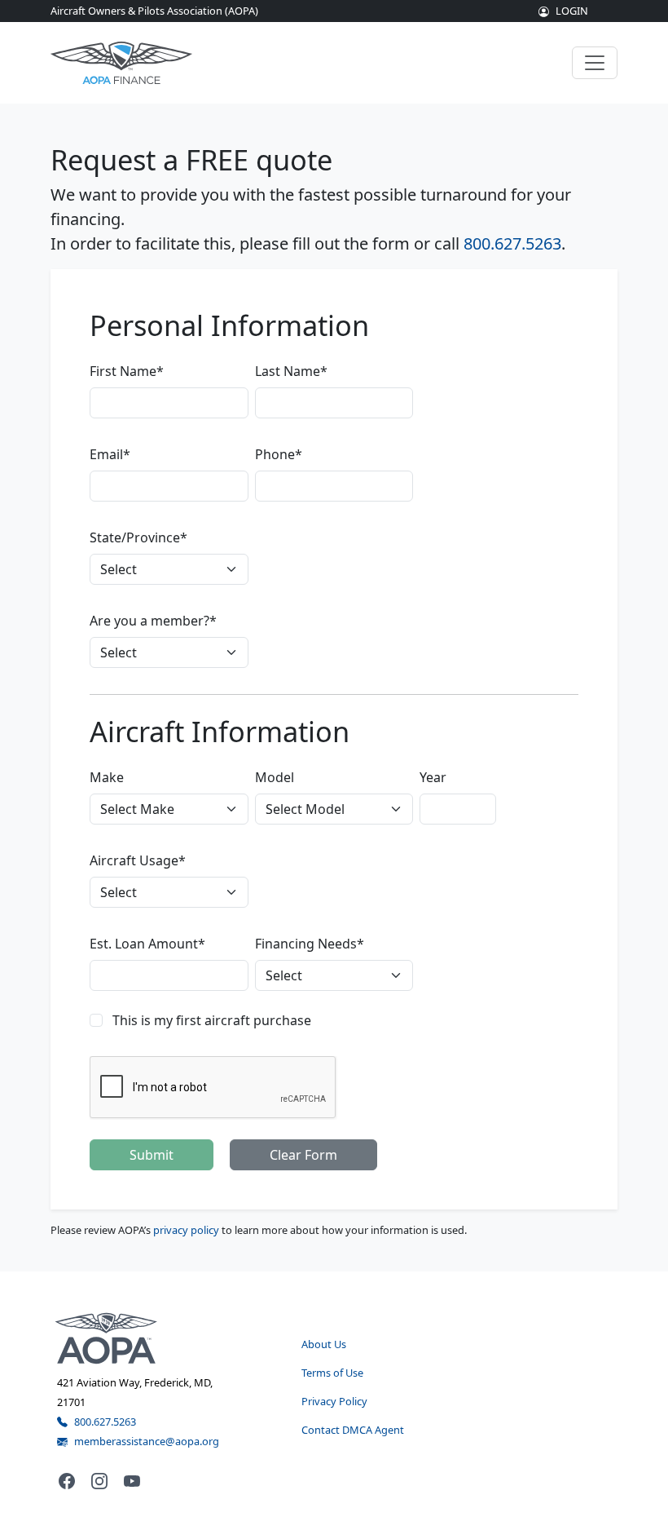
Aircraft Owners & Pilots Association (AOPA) (154, 10)
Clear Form (303, 1155)
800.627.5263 (512, 243)
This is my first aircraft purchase (211, 1020)
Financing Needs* (309, 944)
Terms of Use (332, 1372)
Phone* (278, 454)
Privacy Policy (334, 1401)
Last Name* (291, 371)
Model (274, 777)
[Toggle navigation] (594, 62)
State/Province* (138, 537)
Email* (110, 454)
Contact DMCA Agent (352, 1429)
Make (107, 777)
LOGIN (572, 10)
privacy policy (186, 1230)
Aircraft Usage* (138, 860)
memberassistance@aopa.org (146, 1441)
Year (433, 777)
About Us (323, 1344)
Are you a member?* (153, 621)
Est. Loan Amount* (147, 944)
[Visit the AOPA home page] (106, 1337)
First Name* (127, 371)
